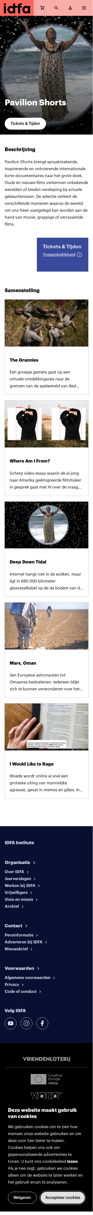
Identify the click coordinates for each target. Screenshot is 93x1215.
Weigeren (22, 1198)
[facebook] (42, 1023)
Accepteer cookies (62, 1198)
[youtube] (11, 1023)
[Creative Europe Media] (46, 1079)
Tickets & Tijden (25, 124)
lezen (72, 1162)
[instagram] (26, 1023)
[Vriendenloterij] (46, 1059)
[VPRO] (46, 1097)
